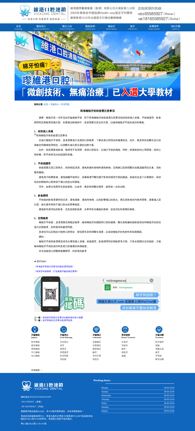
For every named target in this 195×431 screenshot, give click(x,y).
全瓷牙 (125, 342)
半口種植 (35, 352)
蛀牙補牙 (159, 342)
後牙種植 (35, 345)
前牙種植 (35, 342)
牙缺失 (125, 345)
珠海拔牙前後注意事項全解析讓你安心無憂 (63, 317)
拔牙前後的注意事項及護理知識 (57, 320)
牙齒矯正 (97, 342)
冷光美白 (64, 342)
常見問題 (65, 104)
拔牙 (157, 352)
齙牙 (95, 352)
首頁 (46, 104)
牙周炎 (158, 356)
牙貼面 (63, 359)
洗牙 (62, 345)
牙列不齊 (97, 356)
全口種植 (35, 356)
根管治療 (159, 359)
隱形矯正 (97, 349)
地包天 (96, 359)
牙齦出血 (159, 349)
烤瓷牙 (125, 352)
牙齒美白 (54, 104)
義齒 (124, 356)
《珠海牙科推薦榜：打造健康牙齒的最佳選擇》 (56, 271)
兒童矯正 (97, 345)
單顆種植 (35, 349)
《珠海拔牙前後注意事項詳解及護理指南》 (54, 266)
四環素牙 (64, 352)
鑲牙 (124, 349)
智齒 (157, 345)
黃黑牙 (63, 349)
